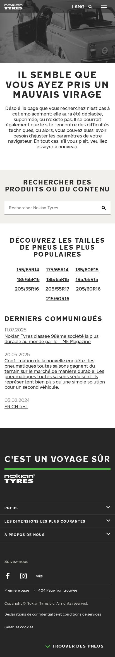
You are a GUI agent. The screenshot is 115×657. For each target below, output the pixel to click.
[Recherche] (90, 6)
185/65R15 (28, 279)
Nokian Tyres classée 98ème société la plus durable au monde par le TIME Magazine (51, 338)
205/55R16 (27, 289)
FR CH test (16, 406)
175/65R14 (57, 269)
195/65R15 (87, 279)
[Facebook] (8, 576)
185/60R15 (87, 269)
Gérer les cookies (18, 627)
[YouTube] (39, 576)
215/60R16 (57, 298)
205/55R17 (57, 289)
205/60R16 (88, 289)
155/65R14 (27, 269)
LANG (78, 6)
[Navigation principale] (104, 6)
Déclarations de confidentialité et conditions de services (52, 614)
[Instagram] (23, 576)
